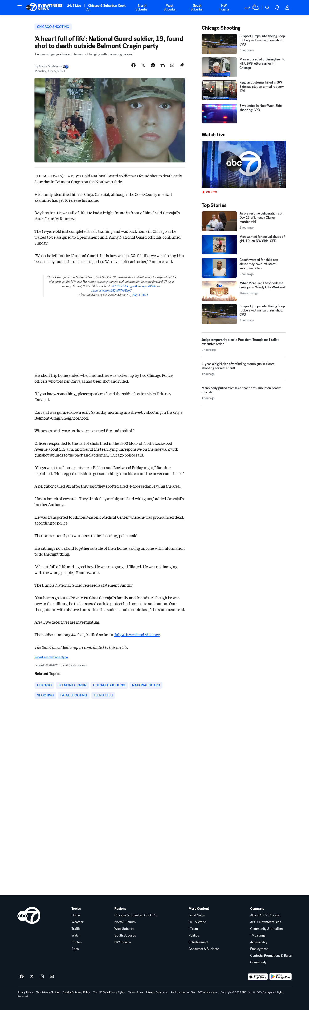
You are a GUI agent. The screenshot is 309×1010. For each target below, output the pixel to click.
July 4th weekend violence (137, 634)
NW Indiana (224, 7)
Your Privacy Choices (47, 992)
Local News (197, 915)
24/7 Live (74, 5)
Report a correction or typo (51, 657)
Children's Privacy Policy (76, 992)
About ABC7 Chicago (265, 915)
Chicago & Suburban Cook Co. (106, 7)
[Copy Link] (181, 65)
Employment (259, 949)
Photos (76, 942)
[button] (19, 5)
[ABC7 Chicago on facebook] (21, 976)
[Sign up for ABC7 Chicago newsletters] (52, 976)
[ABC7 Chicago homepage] (44, 7)
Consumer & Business (204, 949)
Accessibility (258, 942)
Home (75, 915)
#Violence (154, 286)
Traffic (75, 928)
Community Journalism (266, 928)
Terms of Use (135, 992)
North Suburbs (141, 7)
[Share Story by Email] (172, 65)
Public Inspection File (183, 992)
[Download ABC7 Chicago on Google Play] (280, 976)
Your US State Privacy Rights (109, 992)
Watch (75, 935)
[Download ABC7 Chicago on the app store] (258, 976)
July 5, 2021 (140, 294)
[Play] (244, 164)
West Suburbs (170, 7)
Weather (77, 922)
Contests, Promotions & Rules (271, 955)
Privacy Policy (25, 992)
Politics (194, 935)
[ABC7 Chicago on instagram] (42, 976)
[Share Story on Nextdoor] (162, 65)
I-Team (193, 928)
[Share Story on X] (143, 65)
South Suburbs (196, 7)
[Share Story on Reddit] (152, 65)
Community (258, 962)
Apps (75, 949)
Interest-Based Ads (157, 992)
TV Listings (257, 935)
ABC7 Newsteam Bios (265, 922)
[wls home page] (28, 915)
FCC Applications (207, 992)
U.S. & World (197, 922)
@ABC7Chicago (122, 286)
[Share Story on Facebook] (133, 65)
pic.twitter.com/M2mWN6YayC (111, 290)
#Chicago (141, 286)
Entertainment (198, 942)
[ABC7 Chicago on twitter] (32, 976)
